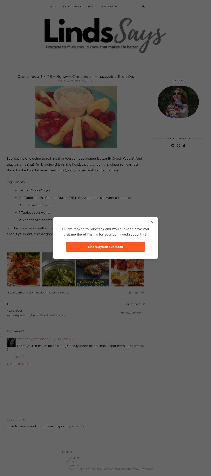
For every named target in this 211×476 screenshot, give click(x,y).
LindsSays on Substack (105, 247)
